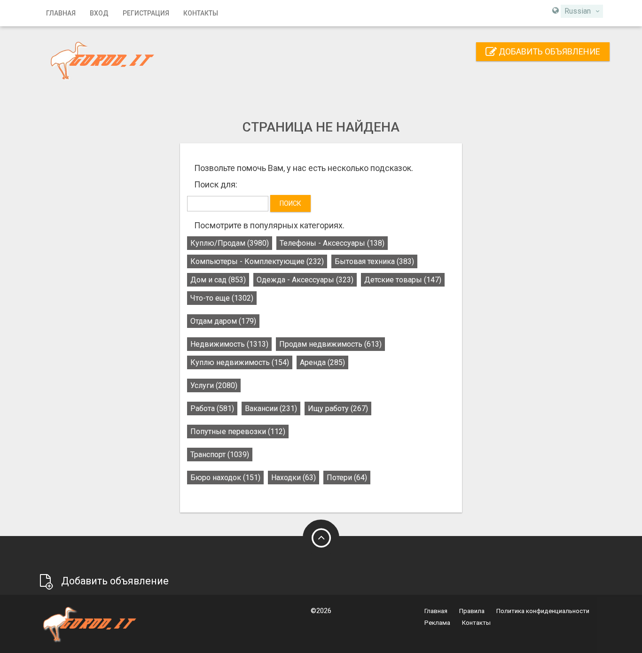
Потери (347, 477)
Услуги (213, 385)
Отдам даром (223, 321)
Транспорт (219, 454)
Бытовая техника (374, 261)
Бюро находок (225, 477)
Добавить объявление (548, 51)
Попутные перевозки (237, 431)
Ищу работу (338, 408)
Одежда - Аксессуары (305, 279)
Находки (293, 477)
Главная (61, 13)
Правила (472, 610)
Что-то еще (221, 298)
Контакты (200, 13)
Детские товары (402, 279)
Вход (99, 13)
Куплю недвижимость (239, 362)
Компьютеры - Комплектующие (257, 261)
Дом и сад (218, 279)
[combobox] (582, 11)
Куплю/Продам (229, 243)
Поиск (290, 203)
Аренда (322, 362)
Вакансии (271, 408)
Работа (212, 408)
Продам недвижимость (330, 344)
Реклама (437, 622)
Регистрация (146, 13)
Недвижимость (229, 344)
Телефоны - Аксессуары (332, 243)
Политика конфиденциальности (542, 610)
